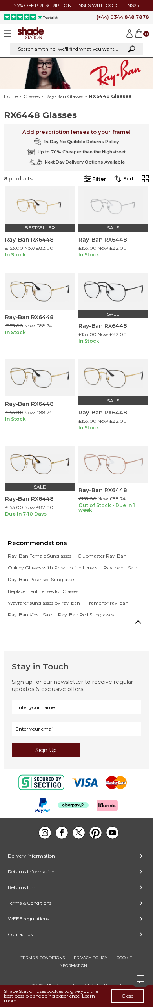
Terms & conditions (43, 957)
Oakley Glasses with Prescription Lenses (52, 568)
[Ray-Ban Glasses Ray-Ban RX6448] (40, 205)
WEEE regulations (28, 919)
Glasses (32, 96)
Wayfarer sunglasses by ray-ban (44, 603)
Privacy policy (90, 957)
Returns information (31, 871)
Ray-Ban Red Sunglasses (86, 615)
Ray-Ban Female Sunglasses (39, 556)
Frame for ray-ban (107, 603)
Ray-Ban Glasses (64, 96)
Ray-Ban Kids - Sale (30, 615)
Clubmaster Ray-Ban (102, 556)
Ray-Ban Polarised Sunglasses (41, 579)
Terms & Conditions (29, 903)
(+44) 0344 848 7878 (123, 17)
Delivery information (31, 856)
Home (11, 96)
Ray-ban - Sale (120, 568)
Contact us (20, 934)
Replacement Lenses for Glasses (43, 591)
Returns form (23, 887)
